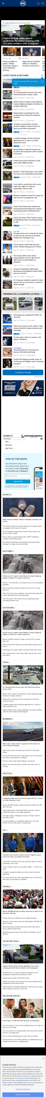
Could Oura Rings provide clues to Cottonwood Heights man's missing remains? (28, 361)
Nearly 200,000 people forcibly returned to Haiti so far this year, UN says (22, 806)
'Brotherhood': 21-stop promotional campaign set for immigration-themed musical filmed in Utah (20, 974)
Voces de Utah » (11, 941)
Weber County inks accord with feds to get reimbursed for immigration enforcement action (22, 982)
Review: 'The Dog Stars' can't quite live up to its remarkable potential (28, 172)
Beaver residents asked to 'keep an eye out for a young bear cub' (28, 196)
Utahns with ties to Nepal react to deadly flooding (20, 918)
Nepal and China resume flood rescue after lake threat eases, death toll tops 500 (21, 928)
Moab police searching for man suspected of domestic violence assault (27, 115)
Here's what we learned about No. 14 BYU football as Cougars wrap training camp (21, 538)
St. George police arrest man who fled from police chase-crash (28, 93)
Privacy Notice (23, 487)
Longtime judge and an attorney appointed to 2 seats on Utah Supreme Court (27, 140)
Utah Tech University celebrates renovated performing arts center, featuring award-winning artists (28, 208)
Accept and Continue (23, 1095)
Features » (8, 551)
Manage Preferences (23, 1089)
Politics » (8, 773)
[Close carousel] (41, 294)
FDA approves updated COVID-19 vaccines (28, 316)
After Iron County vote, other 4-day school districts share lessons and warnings (28, 328)
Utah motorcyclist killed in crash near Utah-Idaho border (27, 161)
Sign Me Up (18, 481)
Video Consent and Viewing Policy (14, 1083)
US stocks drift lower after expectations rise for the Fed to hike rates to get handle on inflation (27, 258)
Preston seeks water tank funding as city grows (19, 761)
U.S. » (5, 830)
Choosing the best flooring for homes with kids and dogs (26, 351)
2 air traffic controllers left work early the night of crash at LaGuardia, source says (27, 186)
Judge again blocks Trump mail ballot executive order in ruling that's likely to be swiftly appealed (21, 811)
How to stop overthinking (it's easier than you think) (20, 1036)
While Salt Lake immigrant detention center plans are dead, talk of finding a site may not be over (23, 988)
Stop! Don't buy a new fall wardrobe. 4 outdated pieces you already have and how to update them (23, 1041)
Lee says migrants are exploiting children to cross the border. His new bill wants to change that (21, 822)
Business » (8, 719)
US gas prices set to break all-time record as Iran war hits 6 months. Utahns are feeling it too (28, 235)
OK (43, 1058)
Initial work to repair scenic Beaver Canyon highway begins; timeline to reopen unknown (28, 104)
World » (7, 886)
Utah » (6, 662)
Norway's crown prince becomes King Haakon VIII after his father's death (22, 922)
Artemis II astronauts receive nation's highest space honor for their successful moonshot (27, 126)
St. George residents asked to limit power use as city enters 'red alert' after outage (28, 282)
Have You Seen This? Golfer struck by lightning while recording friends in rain (28, 219)
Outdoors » (9, 607)
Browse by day (38, 377)
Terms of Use (14, 487)
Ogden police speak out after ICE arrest (16, 978)
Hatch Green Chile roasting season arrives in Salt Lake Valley (21, 751)
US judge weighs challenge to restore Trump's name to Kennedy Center (21, 817)
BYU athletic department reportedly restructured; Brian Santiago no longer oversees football (21, 543)
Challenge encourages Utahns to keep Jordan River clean (22, 650)
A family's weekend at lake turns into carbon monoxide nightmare (21, 873)
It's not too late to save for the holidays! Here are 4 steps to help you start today (23, 1026)
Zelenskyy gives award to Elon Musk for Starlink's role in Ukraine (22, 933)
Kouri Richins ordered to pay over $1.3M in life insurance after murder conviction (28, 151)
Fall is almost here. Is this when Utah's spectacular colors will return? (22, 654)
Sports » (7, 494)
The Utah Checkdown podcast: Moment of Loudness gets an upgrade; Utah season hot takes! (22, 527)
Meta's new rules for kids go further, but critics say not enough (21, 765)
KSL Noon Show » (12, 996)
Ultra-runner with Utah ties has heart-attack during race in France (27, 245)
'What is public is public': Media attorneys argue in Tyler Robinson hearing (10, 65)
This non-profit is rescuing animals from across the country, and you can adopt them (23, 1032)
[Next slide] (40, 303)
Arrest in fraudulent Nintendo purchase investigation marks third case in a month (28, 271)
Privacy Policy (33, 1078)
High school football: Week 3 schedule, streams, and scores (31, 63)
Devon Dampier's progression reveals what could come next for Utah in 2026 (21, 532)
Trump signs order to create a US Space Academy (27, 338)
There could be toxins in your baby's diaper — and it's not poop (22, 868)
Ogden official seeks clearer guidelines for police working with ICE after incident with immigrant (22, 711)
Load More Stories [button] (23, 372)
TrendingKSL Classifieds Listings (21, 294)
